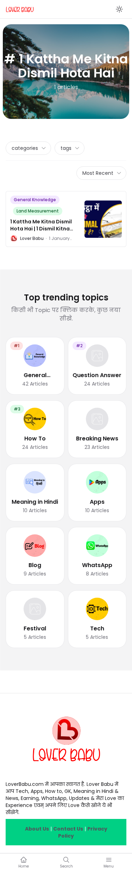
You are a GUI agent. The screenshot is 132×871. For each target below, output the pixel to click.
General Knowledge (35, 200)
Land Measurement (38, 211)
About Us (37, 828)
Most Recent (97, 173)
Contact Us (68, 828)
